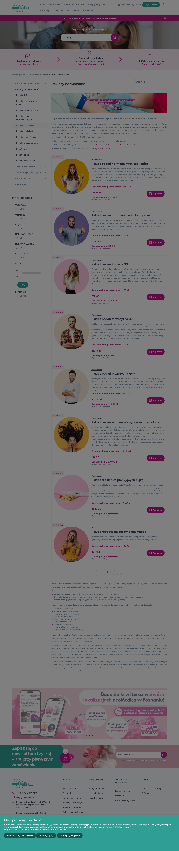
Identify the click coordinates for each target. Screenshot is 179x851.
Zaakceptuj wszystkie (69, 835)
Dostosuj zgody (46, 835)
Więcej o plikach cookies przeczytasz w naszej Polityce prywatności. (36, 829)
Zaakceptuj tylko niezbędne (20, 835)
